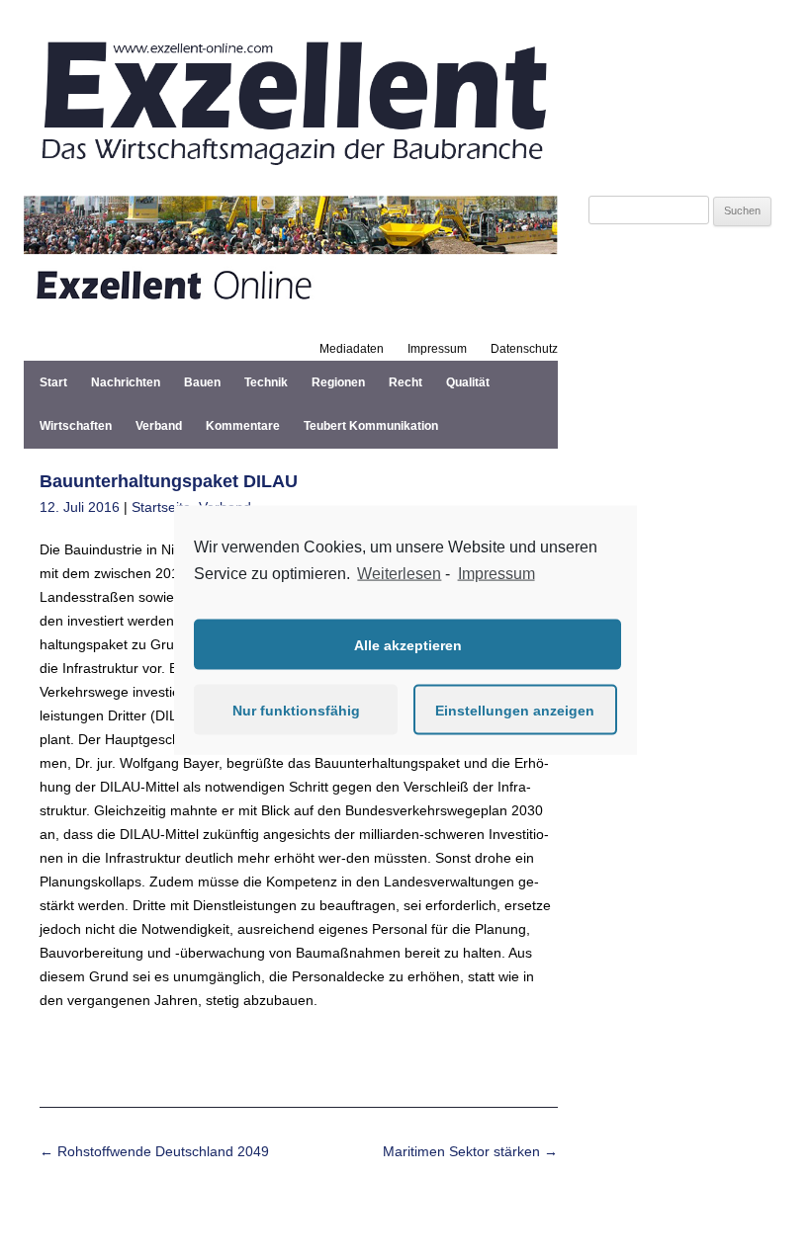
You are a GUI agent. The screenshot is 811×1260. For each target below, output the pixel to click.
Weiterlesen (399, 572)
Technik (266, 382)
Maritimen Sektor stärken (470, 1151)
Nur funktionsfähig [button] (296, 709)
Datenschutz (524, 349)
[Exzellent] (291, 172)
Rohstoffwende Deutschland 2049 (154, 1151)
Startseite (161, 507)
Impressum (437, 349)
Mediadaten (351, 349)
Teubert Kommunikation (371, 426)
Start (53, 382)
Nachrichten (125, 382)
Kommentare (243, 426)
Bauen (202, 382)
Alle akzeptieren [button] (408, 644)
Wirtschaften (76, 426)
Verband (158, 426)
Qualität (468, 382)
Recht (405, 382)
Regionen (338, 382)
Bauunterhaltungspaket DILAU (169, 481)
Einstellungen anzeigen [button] (514, 709)
